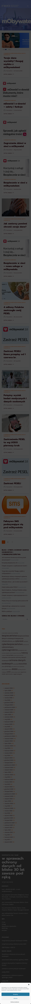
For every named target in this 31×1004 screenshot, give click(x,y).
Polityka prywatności (15, 1001)
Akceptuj (15, 994)
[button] (28, 984)
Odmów (15, 998)
